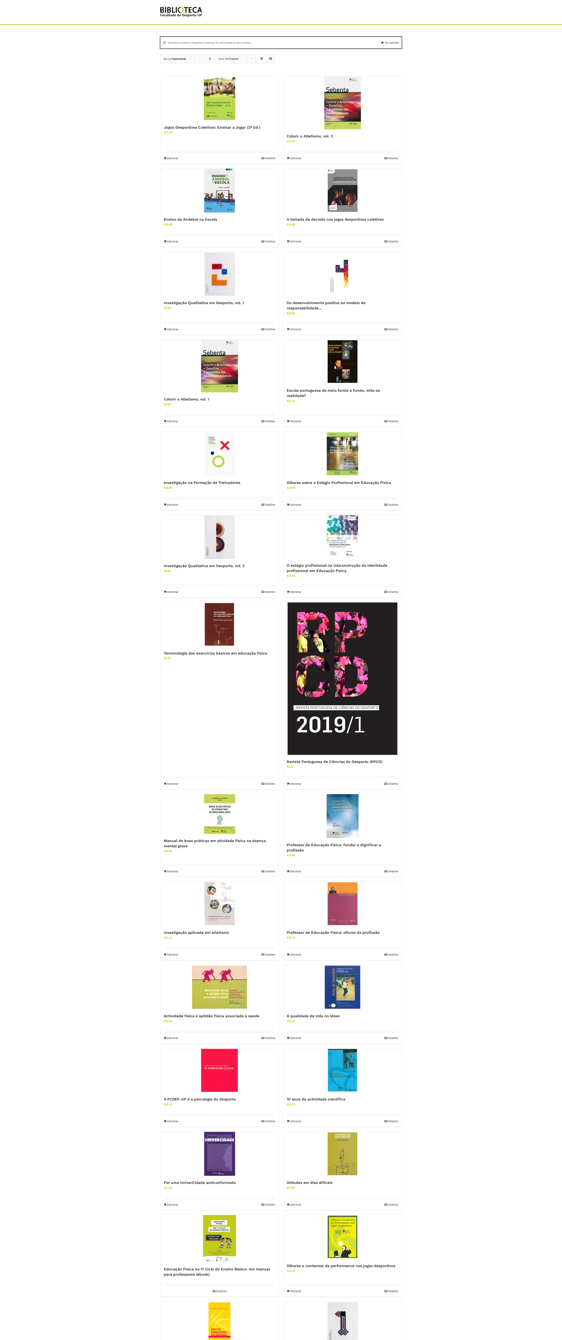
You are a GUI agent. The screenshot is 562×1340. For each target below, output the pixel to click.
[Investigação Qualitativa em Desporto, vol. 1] (219, 274)
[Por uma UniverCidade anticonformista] (219, 1154)
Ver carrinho (392, 43)
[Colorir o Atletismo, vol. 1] (219, 366)
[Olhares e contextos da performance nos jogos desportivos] (342, 1237)
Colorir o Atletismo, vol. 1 (186, 399)
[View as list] (270, 58)
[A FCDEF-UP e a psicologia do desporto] (219, 1070)
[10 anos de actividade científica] (342, 1070)
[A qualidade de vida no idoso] (342, 987)
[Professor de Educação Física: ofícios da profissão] (342, 904)
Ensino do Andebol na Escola (190, 219)
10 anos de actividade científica (316, 1099)
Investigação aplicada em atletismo (196, 932)
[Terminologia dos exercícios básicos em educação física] (219, 624)
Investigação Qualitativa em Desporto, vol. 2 (204, 566)
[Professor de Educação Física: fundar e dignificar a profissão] (342, 816)
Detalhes (270, 158)
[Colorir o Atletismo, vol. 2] (342, 103)
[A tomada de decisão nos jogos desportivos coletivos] (342, 191)
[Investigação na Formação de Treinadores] (219, 454)
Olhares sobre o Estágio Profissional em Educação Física (339, 482)
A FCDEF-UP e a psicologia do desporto (200, 1099)
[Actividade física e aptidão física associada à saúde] (219, 987)
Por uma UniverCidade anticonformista (200, 1182)
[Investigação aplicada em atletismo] (219, 904)
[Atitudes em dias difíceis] (342, 1154)
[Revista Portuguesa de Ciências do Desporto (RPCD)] (342, 678)
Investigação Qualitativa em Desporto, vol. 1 (204, 303)
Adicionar (172, 158)
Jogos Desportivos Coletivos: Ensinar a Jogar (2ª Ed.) (212, 127)
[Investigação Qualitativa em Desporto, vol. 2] (219, 537)
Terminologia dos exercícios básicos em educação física (215, 653)
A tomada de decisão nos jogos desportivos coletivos (335, 219)
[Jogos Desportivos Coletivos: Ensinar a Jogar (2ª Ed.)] (219, 99)
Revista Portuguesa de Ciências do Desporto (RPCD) (334, 761)
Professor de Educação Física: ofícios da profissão (333, 932)
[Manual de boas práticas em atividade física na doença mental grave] (219, 814)
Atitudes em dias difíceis (310, 1182)
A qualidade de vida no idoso (313, 1016)
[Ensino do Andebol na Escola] (219, 191)
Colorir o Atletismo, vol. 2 (310, 136)
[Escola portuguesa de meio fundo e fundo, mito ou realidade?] (342, 362)
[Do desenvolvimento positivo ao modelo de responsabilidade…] (342, 274)
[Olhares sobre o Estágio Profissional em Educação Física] (342, 454)
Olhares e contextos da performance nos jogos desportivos (341, 1266)
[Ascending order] (209, 58)
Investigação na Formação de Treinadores (202, 482)
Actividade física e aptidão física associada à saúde (211, 1016)
